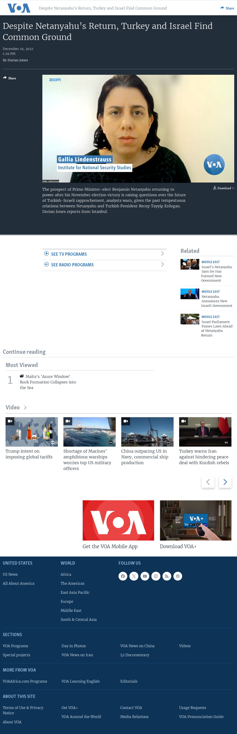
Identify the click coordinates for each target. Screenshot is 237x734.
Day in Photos (74, 646)
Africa (66, 574)
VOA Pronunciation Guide (201, 717)
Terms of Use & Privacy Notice (23, 710)
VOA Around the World (81, 717)
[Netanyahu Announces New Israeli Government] (190, 294)
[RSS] (166, 576)
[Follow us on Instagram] (155, 576)
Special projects (16, 655)
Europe (67, 601)
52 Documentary (134, 655)
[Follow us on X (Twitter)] (133, 576)
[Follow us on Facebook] (122, 576)
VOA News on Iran (77, 655)
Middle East (211, 262)
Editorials (128, 681)
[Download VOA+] (195, 520)
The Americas (72, 583)
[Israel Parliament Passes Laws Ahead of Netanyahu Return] (190, 319)
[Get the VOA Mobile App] (118, 520)
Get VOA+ (70, 708)
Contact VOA (131, 708)
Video (13, 408)
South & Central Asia (79, 619)
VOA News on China (137, 646)
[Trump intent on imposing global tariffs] (32, 432)
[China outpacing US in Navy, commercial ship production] (147, 432)
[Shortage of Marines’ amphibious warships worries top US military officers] (89, 432)
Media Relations (134, 717)
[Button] (227, 8)
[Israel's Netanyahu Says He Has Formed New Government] (190, 264)
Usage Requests (192, 708)
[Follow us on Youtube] (144, 576)
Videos (185, 646)
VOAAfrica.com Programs (25, 681)
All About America (18, 583)
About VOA (12, 722)
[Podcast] (177, 576)
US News (10, 574)
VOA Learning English (81, 681)
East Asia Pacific (75, 592)
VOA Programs (15, 646)
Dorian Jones (18, 60)
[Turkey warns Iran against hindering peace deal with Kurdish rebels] (205, 432)
